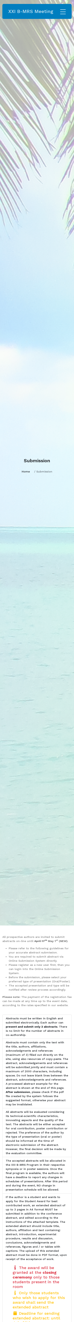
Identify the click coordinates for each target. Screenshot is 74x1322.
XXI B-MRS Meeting (30, 11)
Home (26, 471)
